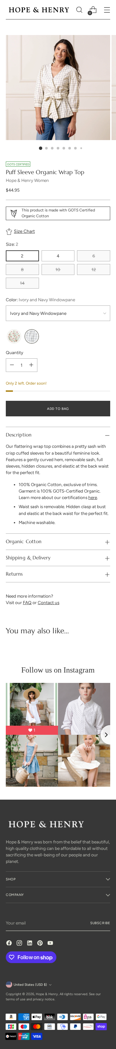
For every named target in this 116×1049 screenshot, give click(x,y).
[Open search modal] (79, 10)
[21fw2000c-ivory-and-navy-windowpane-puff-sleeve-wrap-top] (32, 336)
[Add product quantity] (31, 365)
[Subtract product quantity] (12, 365)
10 (57, 269)
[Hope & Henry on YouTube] (51, 944)
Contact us (48, 602)
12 (94, 269)
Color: (40, 299)
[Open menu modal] (106, 10)
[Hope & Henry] (39, 9)
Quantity (14, 352)
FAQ (27, 602)
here (92, 497)
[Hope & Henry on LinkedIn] (30, 944)
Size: (12, 244)
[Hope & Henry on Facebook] (10, 944)
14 (22, 283)
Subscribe (100, 923)
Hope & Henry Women (27, 180)
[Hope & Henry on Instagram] (20, 944)
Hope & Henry (47, 994)
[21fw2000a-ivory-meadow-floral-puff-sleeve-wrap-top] (14, 336)
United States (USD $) (30, 985)
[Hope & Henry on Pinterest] (40, 944)
